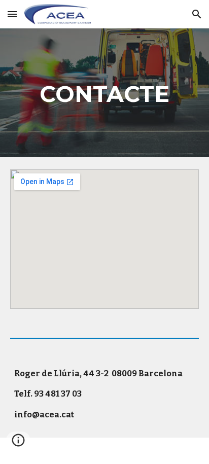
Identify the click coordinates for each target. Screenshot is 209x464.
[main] (104, 93)
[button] (12, 14)
